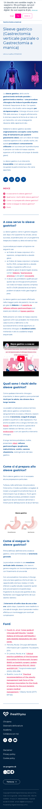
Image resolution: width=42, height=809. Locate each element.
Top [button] (18, 16)
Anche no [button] (27, 16)
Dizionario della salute (13, 726)
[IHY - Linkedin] (10, 740)
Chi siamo (7, 722)
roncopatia (29, 276)
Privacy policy (9, 754)
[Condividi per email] (5, 179)
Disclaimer (7, 750)
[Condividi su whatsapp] (11, 179)
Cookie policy (9, 758)
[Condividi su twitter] (23, 179)
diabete (16, 273)
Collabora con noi (11, 734)
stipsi (15, 443)
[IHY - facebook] (5, 740)
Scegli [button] (12, 16)
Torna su (11, 782)
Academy (7, 730)
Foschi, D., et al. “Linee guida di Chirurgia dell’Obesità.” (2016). (22, 636)
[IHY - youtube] (15, 740)
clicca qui (34, 10)
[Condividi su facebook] (17, 179)
